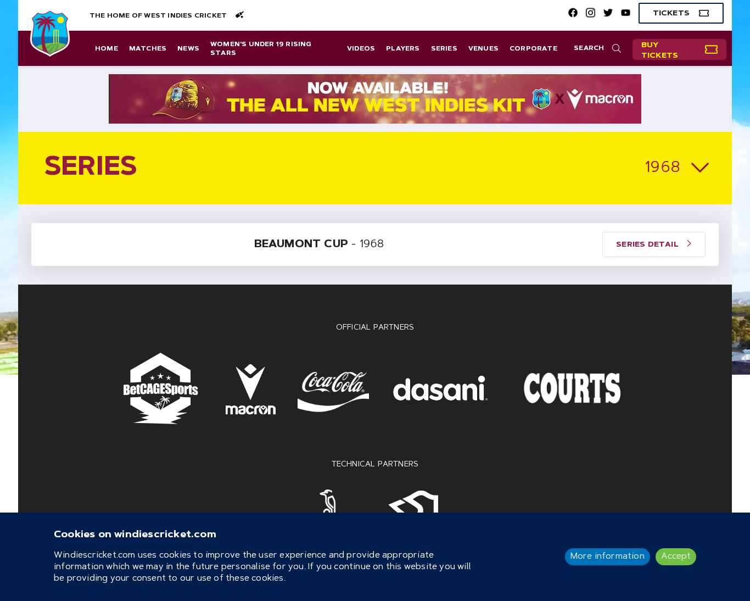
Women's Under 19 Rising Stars (261, 49)
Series (444, 49)
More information (607, 556)
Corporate (533, 49)
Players (402, 49)
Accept (676, 556)
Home (106, 49)
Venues (483, 49)
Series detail (648, 245)
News (188, 49)
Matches (147, 49)
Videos (361, 49)
